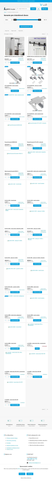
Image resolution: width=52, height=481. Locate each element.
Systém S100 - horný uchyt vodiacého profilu (14, 228)
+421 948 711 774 (32, 459)
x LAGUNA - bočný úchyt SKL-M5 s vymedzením (15, 371)
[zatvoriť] (50, 1)
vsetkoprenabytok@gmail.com (35, 462)
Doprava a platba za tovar (12, 445)
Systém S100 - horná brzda (10, 200)
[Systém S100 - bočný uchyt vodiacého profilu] (37, 161)
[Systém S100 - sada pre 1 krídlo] (37, 218)
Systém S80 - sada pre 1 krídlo (11, 257)
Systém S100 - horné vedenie (33, 200)
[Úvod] (9, 8)
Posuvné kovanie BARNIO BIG (11, 142)
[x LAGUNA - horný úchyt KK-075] (15, 389)
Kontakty (9, 443)
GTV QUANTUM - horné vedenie (11, 85)
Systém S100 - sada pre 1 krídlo (34, 228)
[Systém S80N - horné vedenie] (37, 304)
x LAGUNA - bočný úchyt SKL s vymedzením (36, 343)
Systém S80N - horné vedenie (33, 315)
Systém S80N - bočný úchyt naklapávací (13, 315)
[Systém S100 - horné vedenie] (37, 190)
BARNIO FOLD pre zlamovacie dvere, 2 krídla (14, 56)
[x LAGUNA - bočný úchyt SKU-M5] (37, 361)
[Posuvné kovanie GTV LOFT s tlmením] (37, 131)
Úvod (5, 12)
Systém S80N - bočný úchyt (33, 286)
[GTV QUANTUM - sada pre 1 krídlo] (37, 75)
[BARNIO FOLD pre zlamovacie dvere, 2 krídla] (15, 46)
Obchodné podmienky (11, 440)
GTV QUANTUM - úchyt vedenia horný (35, 113)
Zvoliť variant (15, 90)
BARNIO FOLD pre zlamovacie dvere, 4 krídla (36, 56)
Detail (37, 348)
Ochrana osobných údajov (12, 438)
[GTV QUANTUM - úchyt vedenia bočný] (15, 103)
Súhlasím (30, 473)
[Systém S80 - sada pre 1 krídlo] (15, 247)
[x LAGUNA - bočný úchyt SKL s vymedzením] (37, 333)
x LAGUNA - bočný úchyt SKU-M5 (34, 371)
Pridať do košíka (15, 62)
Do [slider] (39, 19)
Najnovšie (7, 30)
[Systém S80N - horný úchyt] (15, 333)
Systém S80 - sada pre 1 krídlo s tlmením (35, 257)
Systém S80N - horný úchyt (10, 343)
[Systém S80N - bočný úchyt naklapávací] (15, 304)
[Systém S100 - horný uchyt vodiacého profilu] (15, 218)
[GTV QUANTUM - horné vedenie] (15, 75)
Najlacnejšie (13, 30)
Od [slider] (15, 19)
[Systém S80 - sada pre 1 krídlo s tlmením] (37, 247)
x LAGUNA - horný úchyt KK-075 (11, 399)
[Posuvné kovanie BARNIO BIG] (15, 131)
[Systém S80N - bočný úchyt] (37, 276)
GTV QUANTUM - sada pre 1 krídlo (34, 85)
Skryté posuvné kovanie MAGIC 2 (11, 171)
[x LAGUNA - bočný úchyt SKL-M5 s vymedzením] (15, 361)
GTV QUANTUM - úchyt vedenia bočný (13, 113)
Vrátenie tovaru (10, 449)
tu (30, 478)
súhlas (19, 468)
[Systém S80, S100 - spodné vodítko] (15, 276)
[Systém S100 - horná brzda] (15, 190)
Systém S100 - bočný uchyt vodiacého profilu (36, 171)
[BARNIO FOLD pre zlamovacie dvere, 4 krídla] (37, 46)
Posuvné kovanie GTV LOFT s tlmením (35, 142)
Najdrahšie (21, 30)
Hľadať (33, 8)
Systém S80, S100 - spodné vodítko (12, 286)
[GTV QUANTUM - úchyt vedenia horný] (37, 103)
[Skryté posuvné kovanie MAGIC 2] (15, 161)
